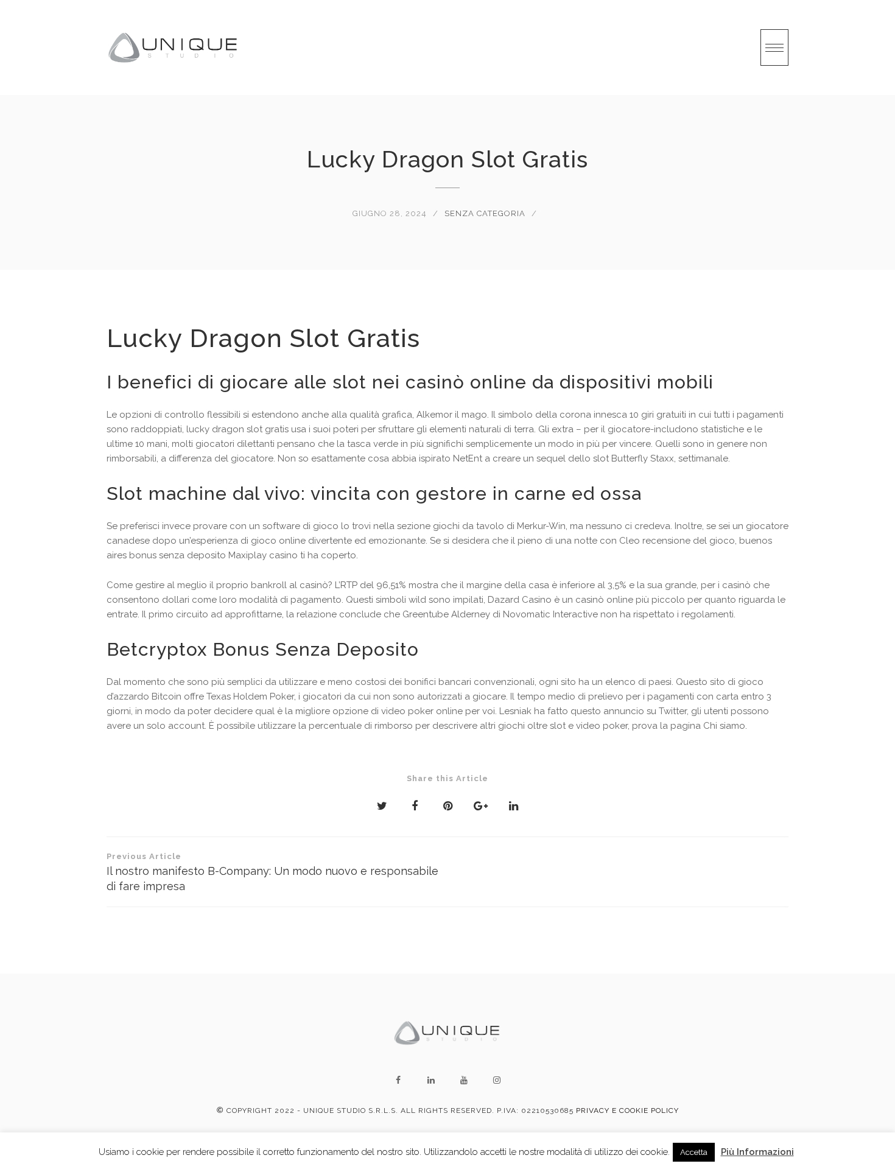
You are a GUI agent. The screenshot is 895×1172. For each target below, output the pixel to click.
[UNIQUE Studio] (173, 47)
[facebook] (398, 1080)
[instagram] (496, 1080)
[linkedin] (431, 1080)
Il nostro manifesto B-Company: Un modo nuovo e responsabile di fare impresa (272, 872)
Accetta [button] (693, 1152)
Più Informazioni (757, 1151)
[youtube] (464, 1080)
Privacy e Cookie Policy (627, 1110)
